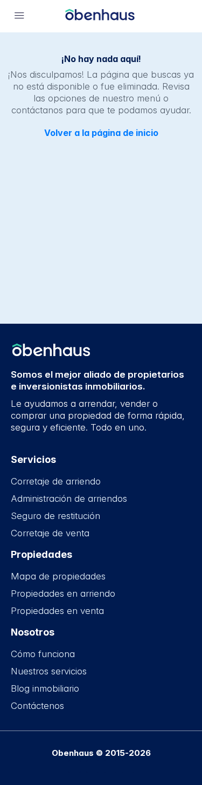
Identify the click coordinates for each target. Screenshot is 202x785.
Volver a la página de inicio (101, 132)
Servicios (33, 459)
